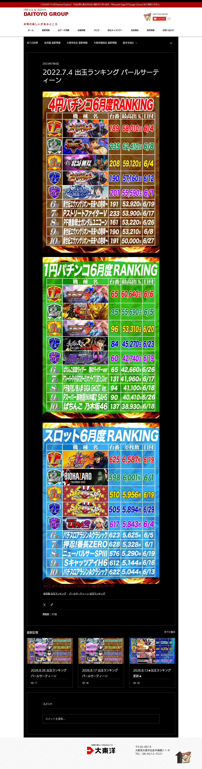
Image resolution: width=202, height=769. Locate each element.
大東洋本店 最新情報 (77, 43)
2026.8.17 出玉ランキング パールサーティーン (100, 673)
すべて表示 (169, 632)
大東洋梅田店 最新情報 (105, 43)
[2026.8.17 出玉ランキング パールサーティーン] (101, 651)
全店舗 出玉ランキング (54, 594)
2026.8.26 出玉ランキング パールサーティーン (48, 673)
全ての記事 (32, 43)
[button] (171, 43)
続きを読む (128, 43)
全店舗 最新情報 (52, 43)
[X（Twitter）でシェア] (44, 604)
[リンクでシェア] (51, 604)
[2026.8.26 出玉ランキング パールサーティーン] (50, 651)
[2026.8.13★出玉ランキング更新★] (152, 651)
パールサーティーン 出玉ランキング (87, 594)
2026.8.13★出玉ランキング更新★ (152, 673)
